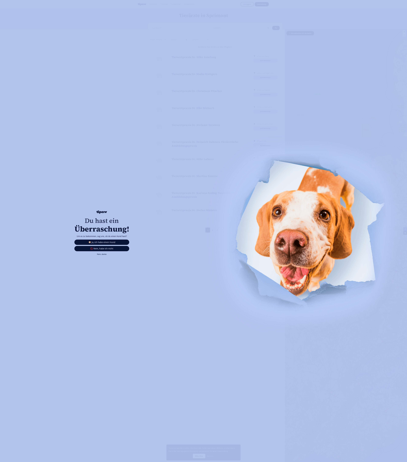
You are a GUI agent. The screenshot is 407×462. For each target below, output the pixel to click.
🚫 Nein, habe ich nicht (101, 248)
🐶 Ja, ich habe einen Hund (101, 242)
